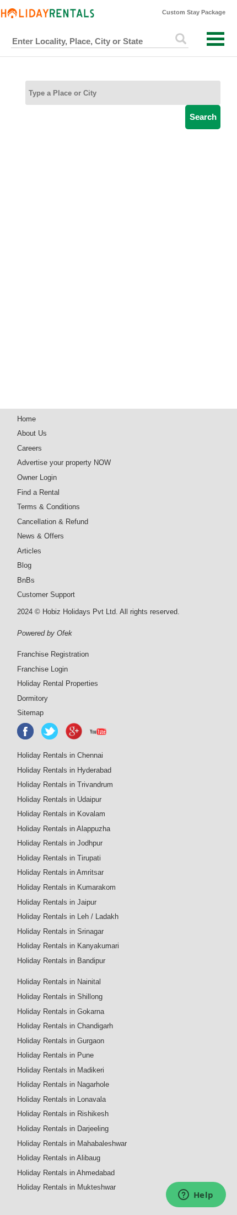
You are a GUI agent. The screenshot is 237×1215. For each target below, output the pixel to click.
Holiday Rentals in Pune (55, 1055)
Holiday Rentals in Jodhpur (60, 843)
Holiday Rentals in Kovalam (61, 814)
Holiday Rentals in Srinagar (60, 931)
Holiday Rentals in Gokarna (60, 1011)
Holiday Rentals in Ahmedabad (66, 1173)
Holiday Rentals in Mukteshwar (66, 1187)
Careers (29, 448)
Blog (24, 565)
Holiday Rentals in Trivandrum (65, 784)
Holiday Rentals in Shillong (60, 996)
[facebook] (26, 731)
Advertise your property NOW (64, 462)
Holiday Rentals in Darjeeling (63, 1128)
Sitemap (30, 713)
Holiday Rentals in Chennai (60, 755)
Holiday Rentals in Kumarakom (66, 887)
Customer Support (46, 594)
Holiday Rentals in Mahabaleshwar (72, 1143)
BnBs (26, 580)
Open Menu (215, 39)
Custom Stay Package (193, 12)
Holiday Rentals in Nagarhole (63, 1084)
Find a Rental (38, 492)
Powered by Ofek (44, 633)
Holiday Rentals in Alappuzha (63, 829)
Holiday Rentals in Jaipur (56, 902)
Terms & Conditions (48, 507)
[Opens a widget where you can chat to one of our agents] (195, 1195)
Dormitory (32, 698)
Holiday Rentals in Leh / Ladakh (67, 916)
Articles (29, 551)
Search (203, 117)
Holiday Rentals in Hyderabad (64, 770)
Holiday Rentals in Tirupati (59, 858)
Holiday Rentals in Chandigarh (65, 1026)
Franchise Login (42, 669)
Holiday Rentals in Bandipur (61, 961)
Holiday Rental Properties (57, 683)
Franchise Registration (53, 654)
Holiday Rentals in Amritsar (60, 872)
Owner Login (37, 477)
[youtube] (98, 731)
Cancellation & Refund (52, 521)
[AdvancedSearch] (181, 39)
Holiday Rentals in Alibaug (58, 1158)
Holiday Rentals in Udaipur (59, 799)
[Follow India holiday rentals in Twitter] (50, 731)
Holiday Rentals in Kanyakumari (68, 946)
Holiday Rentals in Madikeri (60, 1070)
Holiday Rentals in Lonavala (61, 1099)
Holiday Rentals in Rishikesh (63, 1114)
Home (26, 419)
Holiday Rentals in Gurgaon (60, 1041)
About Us (32, 433)
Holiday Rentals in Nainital (59, 982)
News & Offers (40, 536)
